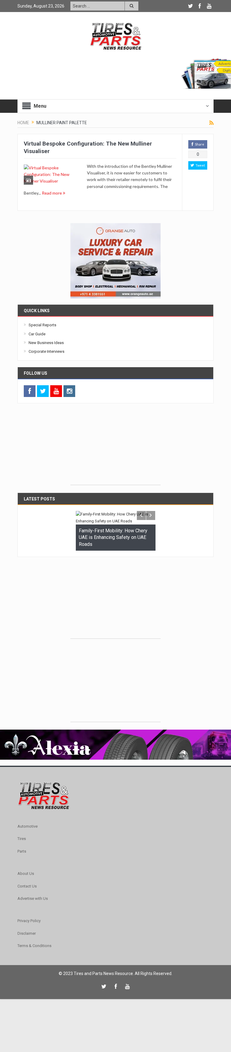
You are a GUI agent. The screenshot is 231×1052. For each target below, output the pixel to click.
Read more (52, 192)
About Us (25, 873)
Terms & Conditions (34, 945)
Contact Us (27, 886)
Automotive (27, 826)
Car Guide (37, 334)
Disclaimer (26, 933)
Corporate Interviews (46, 351)
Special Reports (42, 325)
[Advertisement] (115, 447)
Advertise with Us (32, 898)
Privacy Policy (29, 920)
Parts (21, 851)
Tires (21, 838)
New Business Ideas (46, 342)
